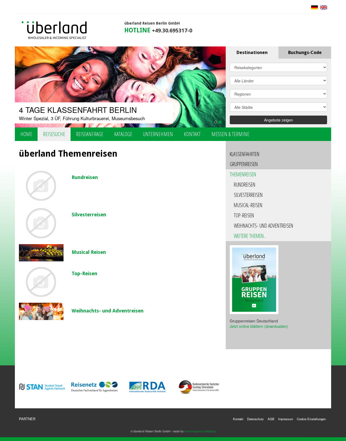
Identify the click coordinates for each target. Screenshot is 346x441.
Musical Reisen (89, 252)
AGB (271, 419)
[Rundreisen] (41, 186)
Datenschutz (255, 419)
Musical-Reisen (248, 205)
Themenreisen (243, 174)
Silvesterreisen (89, 214)
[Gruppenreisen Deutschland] (254, 279)
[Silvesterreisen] (41, 223)
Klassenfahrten (245, 154)
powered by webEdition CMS (328, 439)
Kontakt (192, 134)
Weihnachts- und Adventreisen (108, 311)
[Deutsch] (314, 6)
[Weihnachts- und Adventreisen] (41, 311)
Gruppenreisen (244, 164)
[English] (323, 6)
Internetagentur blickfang (200, 431)
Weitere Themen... (250, 236)
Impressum (285, 419)
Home (26, 134)
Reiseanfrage (89, 134)
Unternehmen (158, 134)
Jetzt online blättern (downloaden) (259, 326)
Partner (27, 419)
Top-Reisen (84, 273)
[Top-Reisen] (41, 282)
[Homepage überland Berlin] (54, 30)
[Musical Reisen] (41, 252)
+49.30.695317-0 (172, 31)
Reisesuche (54, 134)
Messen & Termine (230, 134)
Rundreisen (85, 177)
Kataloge (123, 134)
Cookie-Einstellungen (311, 419)
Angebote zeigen (278, 120)
